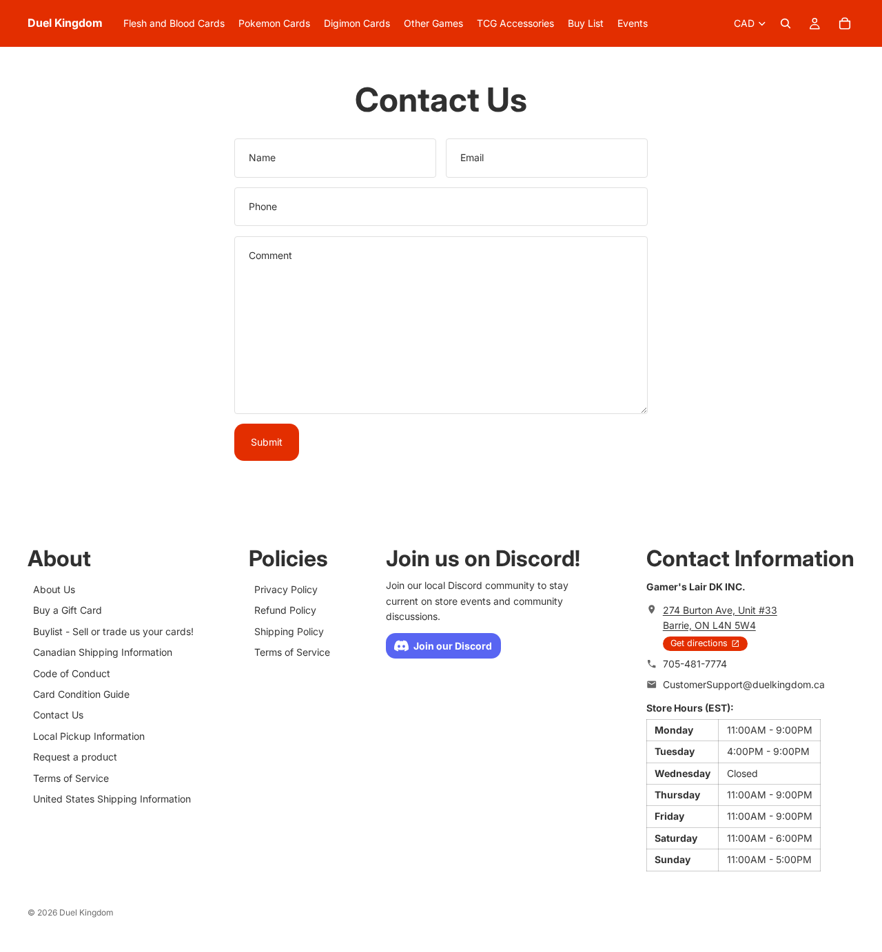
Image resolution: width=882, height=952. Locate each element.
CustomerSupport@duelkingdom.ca (744, 685)
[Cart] (845, 23)
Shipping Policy (289, 631)
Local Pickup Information (89, 736)
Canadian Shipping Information (102, 653)
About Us (54, 589)
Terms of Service (71, 778)
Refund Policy (285, 611)
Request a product (75, 757)
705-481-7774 (695, 664)
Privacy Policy (286, 589)
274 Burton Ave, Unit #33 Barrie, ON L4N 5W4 (720, 617)
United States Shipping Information (112, 799)
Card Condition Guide (81, 694)
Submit (267, 442)
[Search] (785, 23)
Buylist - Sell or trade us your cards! (113, 631)
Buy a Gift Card (67, 611)
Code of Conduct (71, 673)
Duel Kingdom (86, 912)
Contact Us (58, 715)
